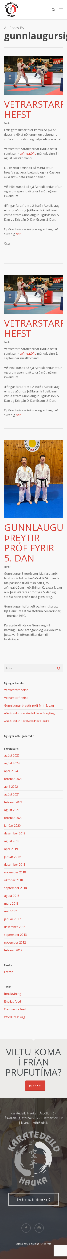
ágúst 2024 (12, 763)
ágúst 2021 (12, 794)
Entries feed (12, 1001)
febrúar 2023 (13, 779)
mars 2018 (11, 903)
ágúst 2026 (12, 755)
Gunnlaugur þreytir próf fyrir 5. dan (29, 705)
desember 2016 (14, 927)
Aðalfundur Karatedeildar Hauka (26, 721)
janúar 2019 (12, 857)
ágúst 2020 (12, 810)
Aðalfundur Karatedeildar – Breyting (29, 713)
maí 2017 (10, 911)
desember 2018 (14, 864)
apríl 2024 (11, 771)
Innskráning (12, 994)
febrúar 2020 (13, 818)
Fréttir (7, 123)
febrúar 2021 (13, 802)
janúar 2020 (12, 825)
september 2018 (15, 888)
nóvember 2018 (15, 872)
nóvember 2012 (15, 942)
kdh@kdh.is (40, 1123)
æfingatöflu (28, 153)
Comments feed (15, 1009)
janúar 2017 (12, 919)
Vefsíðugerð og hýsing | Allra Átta (33, 1243)
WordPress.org (14, 1017)
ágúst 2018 (12, 896)
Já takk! (35, 1085)
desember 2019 (14, 833)
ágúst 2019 (12, 841)
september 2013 (15, 935)
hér (18, 234)
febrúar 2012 (13, 950)
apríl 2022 (11, 787)
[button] (61, 10)
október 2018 (13, 880)
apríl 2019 (11, 849)
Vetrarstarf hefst (34, 109)
